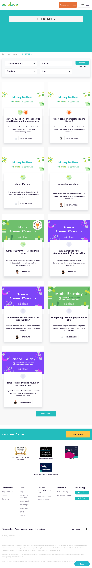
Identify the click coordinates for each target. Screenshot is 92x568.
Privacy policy (7, 529)
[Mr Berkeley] (63, 272)
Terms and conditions (24, 529)
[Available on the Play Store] (82, 500)
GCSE (22, 512)
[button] (21, 63)
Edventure (26, 272)
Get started (78, 434)
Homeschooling (44, 496)
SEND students (44, 500)
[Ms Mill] (61, 138)
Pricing (4, 495)
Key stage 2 (24, 505)
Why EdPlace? (7, 492)
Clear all (82, 66)
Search (82, 63)
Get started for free (67, 5)
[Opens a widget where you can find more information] (82, 564)
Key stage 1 (24, 501)
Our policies (40, 529)
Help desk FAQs (62, 492)
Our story (5, 499)
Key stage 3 (24, 508)
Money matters (26, 138)
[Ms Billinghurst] (15, 138)
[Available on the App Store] (82, 494)
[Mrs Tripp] (17, 272)
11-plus (22, 515)
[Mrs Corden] (61, 205)
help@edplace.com (64, 495)
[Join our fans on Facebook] (86, 529)
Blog (21, 492)
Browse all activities (24, 496)
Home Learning (71, 337)
